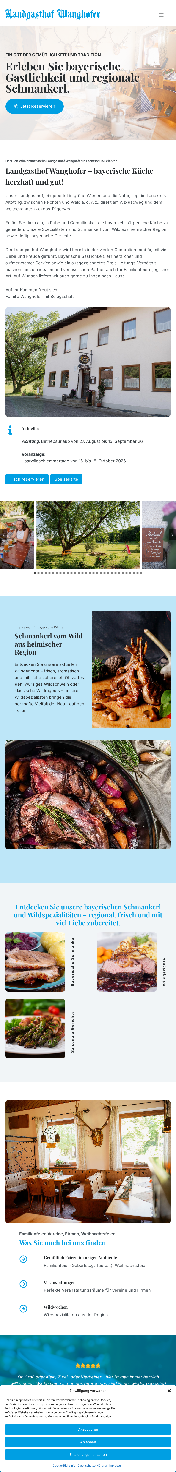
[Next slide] (172, 534)
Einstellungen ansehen (88, 1454)
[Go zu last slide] (3, 534)
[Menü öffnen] (163, 14)
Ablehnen (88, 1442)
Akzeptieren (88, 1429)
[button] (169, 1391)
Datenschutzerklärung (92, 1465)
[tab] (35, 573)
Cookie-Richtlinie (64, 1465)
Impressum (116, 1465)
